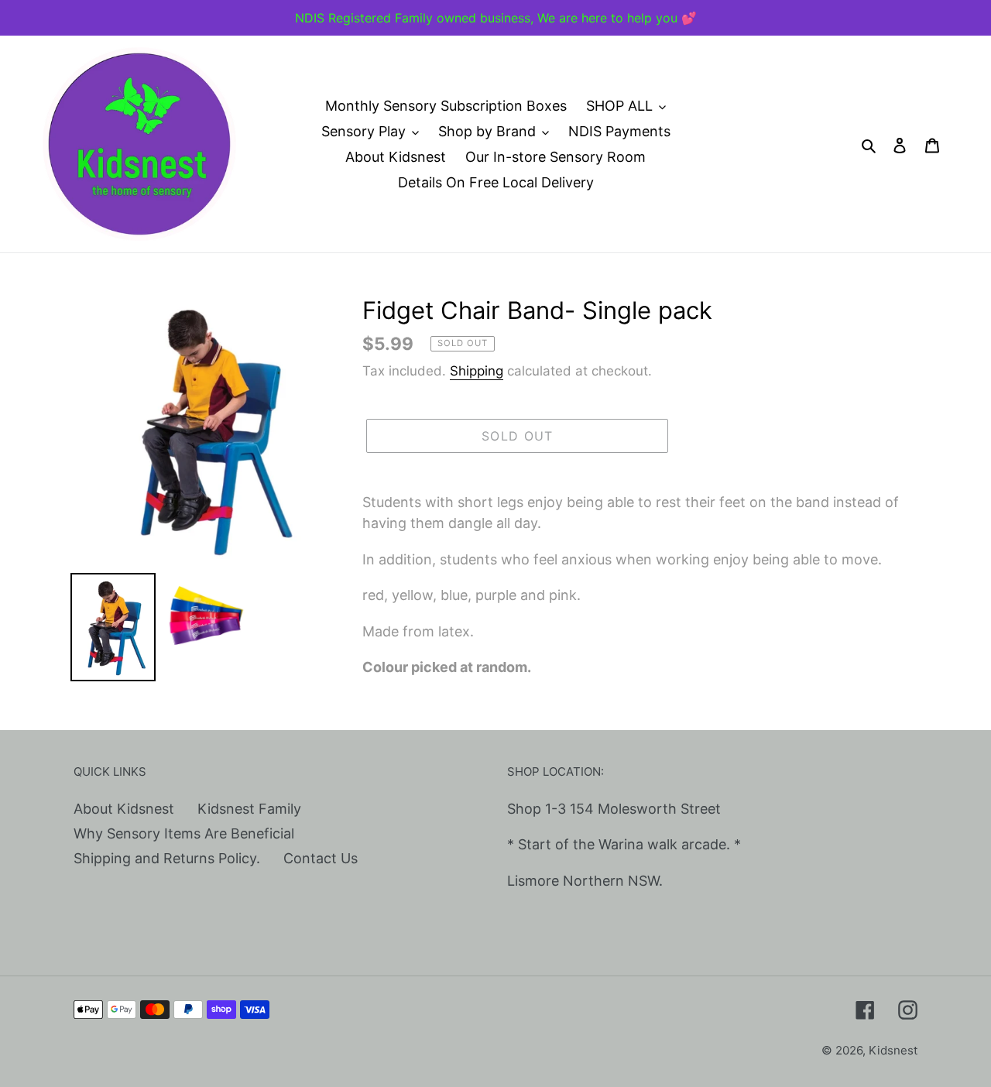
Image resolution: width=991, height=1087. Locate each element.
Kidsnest (893, 1050)
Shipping (476, 371)
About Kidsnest (124, 809)
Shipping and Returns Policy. (167, 858)
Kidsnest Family (249, 809)
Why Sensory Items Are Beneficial (184, 833)
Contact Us (320, 858)
